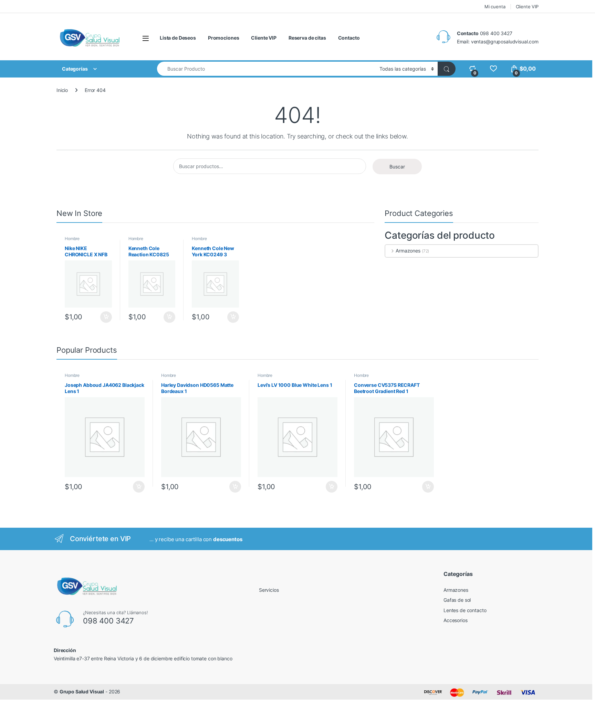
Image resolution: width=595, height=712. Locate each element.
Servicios (269, 590)
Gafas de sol (457, 600)
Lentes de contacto (464, 610)
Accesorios (455, 620)
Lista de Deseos (178, 38)
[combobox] (266, 69)
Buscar (397, 166)
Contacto (349, 38)
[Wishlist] (493, 68)
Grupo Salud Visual (82, 691)
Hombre (72, 238)
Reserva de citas (307, 38)
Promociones (223, 38)
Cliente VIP (527, 6)
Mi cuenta (494, 6)
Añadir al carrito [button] (105, 317)
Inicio (62, 90)
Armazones (408, 251)
